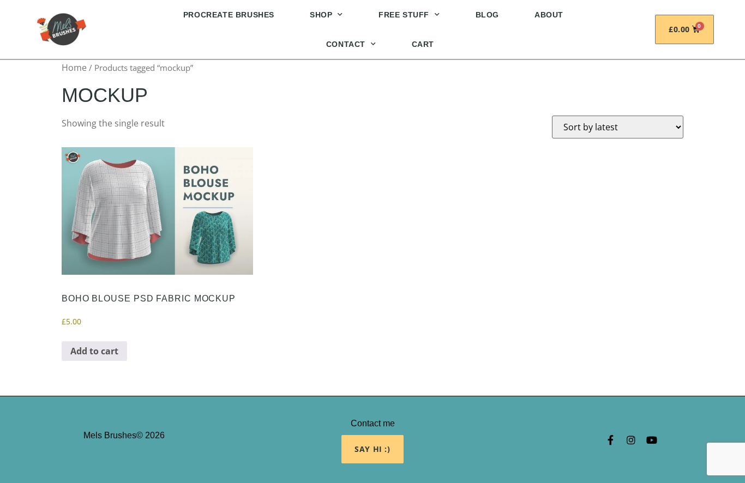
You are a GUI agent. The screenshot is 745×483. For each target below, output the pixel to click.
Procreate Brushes (228, 14)
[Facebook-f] (610, 440)
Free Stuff (403, 14)
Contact (345, 44)
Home (74, 68)
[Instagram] (631, 440)
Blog (487, 14)
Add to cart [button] (94, 351)
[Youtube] (652, 440)
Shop (321, 14)
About (548, 14)
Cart (423, 44)
